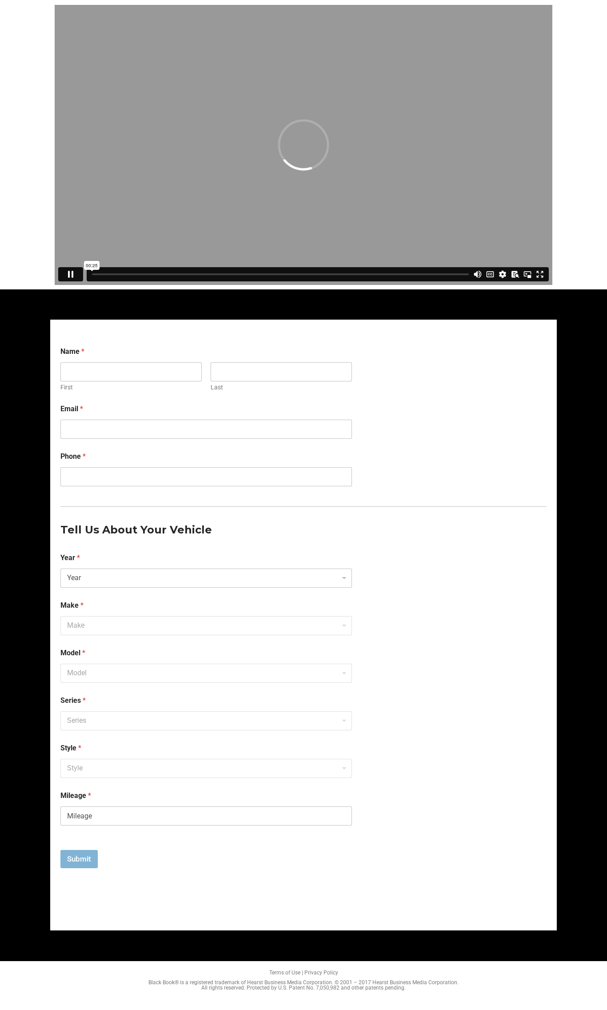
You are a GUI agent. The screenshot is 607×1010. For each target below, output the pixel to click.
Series (73, 700)
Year (70, 557)
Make (72, 605)
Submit (79, 858)
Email (71, 409)
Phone (73, 456)
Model (72, 653)
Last (217, 387)
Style (70, 748)
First (66, 387)
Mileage (75, 795)
